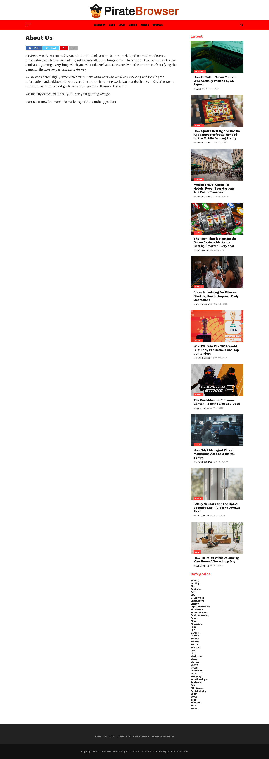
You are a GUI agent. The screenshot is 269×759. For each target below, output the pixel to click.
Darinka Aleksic (204, 358)
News (122, 24)
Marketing (197, 656)
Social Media (198, 691)
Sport (194, 694)
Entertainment (199, 612)
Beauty (195, 580)
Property (196, 676)
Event (194, 618)
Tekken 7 (196, 702)
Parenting (196, 670)
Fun (193, 630)
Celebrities (197, 597)
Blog (193, 586)
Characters (197, 600)
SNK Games (197, 688)
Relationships (199, 679)
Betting (195, 583)
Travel (194, 708)
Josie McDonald (204, 143)
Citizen (195, 603)
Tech (193, 699)
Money (195, 659)
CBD (193, 594)
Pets (193, 673)
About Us (109, 736)
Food (194, 627)
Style (194, 696)
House (194, 644)
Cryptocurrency (200, 606)
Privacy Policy (141, 736)
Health (195, 641)
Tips (193, 705)
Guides (145, 24)
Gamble (195, 632)
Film (193, 621)
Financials (197, 624)
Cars (112, 24)
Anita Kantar (202, 250)
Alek (198, 89)
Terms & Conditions (163, 736)
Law (193, 650)
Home (98, 736)
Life (193, 653)
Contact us (123, 736)
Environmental (199, 615)
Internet (196, 647)
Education (197, 609)
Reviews (158, 24)
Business (99, 24)
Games (133, 24)
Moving (195, 662)
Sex (193, 685)
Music (194, 664)
